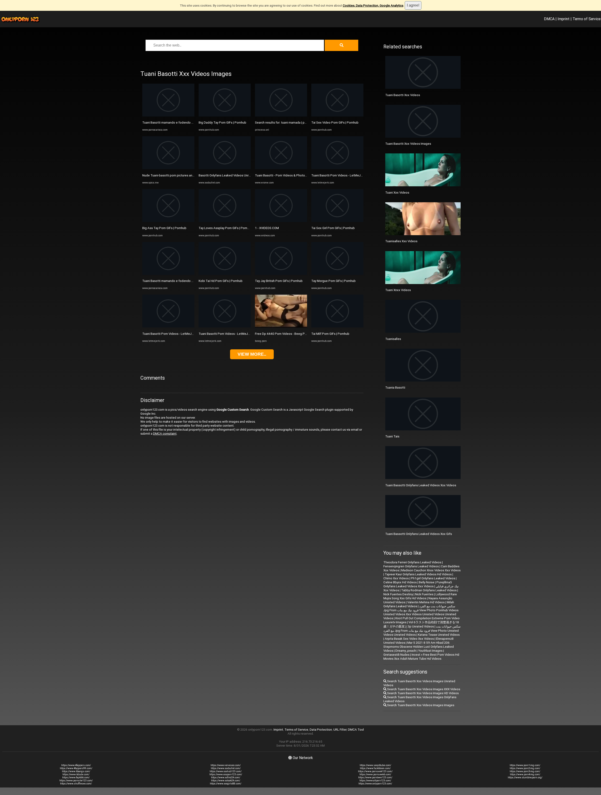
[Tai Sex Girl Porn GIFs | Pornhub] (337, 221)
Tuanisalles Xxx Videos (401, 241)
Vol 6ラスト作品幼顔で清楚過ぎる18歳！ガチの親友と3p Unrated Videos (421, 624)
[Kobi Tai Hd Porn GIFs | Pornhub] (225, 274)
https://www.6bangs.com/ (76, 771)
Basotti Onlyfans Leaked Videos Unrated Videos (232, 175)
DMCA (549, 18)
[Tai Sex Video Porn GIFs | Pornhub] (337, 115)
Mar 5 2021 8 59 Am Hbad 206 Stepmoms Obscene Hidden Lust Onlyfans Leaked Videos (418, 647)
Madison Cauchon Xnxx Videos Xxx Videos (431, 570)
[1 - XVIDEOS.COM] (281, 221)
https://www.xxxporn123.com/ (225, 774)
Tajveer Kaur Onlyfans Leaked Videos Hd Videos (418, 574)
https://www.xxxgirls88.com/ (225, 783)
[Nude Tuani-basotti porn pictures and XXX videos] (168, 168)
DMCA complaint (165, 434)
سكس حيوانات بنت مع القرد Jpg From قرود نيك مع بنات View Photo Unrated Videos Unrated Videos (422, 630)
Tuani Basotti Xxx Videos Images (408, 144)
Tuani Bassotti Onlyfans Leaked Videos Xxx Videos (420, 485)
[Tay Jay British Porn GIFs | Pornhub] (281, 274)
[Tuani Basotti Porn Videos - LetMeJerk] (168, 326)
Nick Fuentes (424, 594)
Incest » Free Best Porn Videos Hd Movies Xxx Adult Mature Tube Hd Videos (421, 657)
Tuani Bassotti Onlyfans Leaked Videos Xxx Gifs (418, 534)
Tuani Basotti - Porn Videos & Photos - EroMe (286, 175)
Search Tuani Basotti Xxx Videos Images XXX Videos (423, 689)
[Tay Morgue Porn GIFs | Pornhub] (337, 274)
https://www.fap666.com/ (76, 777)
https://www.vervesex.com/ (226, 765)
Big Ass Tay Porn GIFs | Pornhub (164, 228)
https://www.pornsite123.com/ (76, 780)
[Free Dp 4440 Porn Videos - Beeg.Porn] (281, 326)
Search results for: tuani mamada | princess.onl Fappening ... (296, 123)
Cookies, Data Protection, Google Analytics (373, 6)
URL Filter (340, 730)
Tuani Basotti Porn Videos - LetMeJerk (169, 334)
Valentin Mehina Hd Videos (426, 602)
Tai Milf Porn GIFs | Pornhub (330, 334)
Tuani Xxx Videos (397, 193)
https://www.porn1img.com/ (525, 765)
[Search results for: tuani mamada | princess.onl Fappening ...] (281, 115)
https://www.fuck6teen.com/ (375, 768)
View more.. (252, 354)
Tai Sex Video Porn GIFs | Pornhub (334, 123)
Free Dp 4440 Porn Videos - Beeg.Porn (282, 334)
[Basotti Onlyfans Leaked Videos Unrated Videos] (225, 168)
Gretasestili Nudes (396, 655)
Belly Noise (426, 582)
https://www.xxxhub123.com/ (226, 771)
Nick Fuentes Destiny (398, 594)
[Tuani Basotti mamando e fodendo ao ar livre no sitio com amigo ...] (168, 115)
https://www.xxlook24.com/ (225, 780)
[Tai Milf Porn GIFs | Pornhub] (337, 326)
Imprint (564, 18)
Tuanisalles (393, 339)
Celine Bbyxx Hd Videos (400, 582)
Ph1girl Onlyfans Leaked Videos (433, 578)
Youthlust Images (430, 651)
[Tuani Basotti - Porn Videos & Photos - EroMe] (281, 168)
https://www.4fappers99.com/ (76, 768)
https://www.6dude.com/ (75, 774)
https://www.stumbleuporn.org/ (525, 777)
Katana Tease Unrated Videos (439, 635)
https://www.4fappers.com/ (76, 765)
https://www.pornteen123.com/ (375, 777)
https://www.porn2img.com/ (525, 768)
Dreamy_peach (405, 651)
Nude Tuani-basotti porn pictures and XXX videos (176, 175)
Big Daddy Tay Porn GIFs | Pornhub (222, 123)
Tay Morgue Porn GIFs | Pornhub (333, 281)
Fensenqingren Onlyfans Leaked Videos (411, 566)
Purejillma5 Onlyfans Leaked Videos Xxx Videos (417, 584)
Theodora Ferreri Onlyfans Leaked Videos (412, 562)
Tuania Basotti (395, 388)
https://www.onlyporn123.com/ (375, 783)
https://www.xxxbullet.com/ (226, 768)
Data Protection (321, 730)
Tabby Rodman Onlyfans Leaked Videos (429, 590)
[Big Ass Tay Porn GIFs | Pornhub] (168, 221)
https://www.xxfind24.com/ (225, 777)
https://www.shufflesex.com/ (76, 783)
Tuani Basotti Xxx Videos (402, 95)
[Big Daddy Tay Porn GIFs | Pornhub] (225, 115)
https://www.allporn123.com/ (375, 780)
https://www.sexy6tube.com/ (375, 765)
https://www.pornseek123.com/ (375, 771)
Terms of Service (587, 18)
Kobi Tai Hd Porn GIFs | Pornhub (221, 281)
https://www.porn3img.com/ (525, 771)
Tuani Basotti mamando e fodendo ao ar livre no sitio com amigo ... (188, 123)
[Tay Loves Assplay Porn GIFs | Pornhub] (225, 221)
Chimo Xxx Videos (396, 578)
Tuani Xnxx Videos (398, 290)
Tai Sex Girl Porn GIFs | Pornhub (333, 228)
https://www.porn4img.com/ (525, 774)
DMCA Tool (356, 730)
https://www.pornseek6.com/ (375, 774)
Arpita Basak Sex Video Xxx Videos (409, 639)
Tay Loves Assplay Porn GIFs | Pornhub (225, 228)
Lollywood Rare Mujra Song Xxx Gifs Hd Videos (420, 596)
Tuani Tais (392, 436)
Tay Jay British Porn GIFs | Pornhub (279, 281)
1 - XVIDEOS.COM (267, 228)
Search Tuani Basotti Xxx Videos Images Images (420, 705)
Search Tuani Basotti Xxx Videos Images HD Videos (422, 693)
